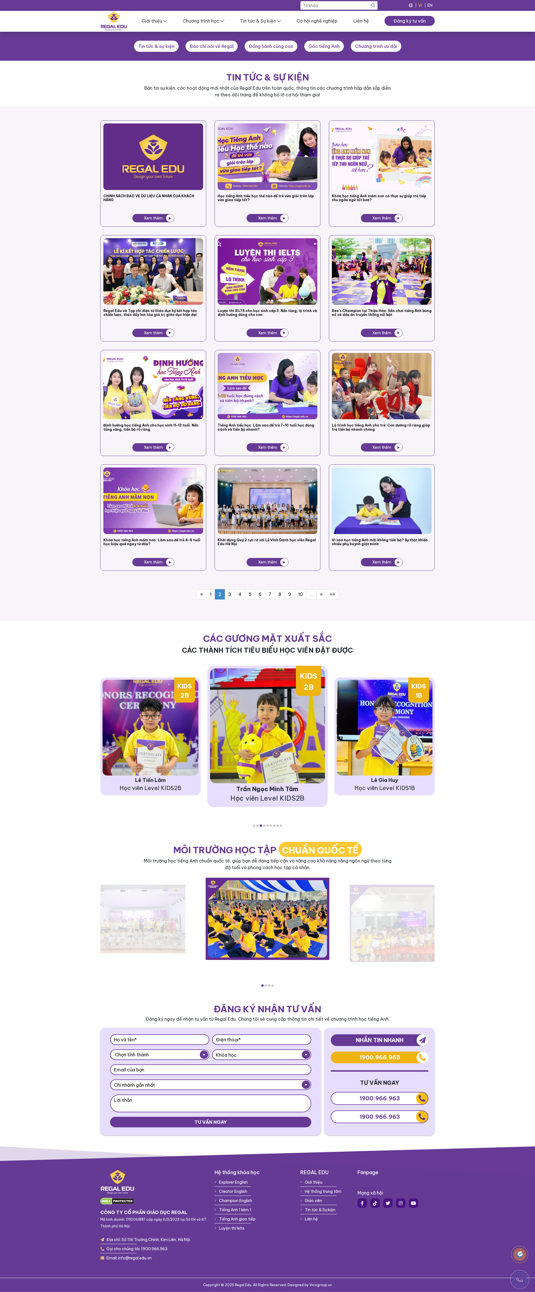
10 (300, 594)
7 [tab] (274, 826)
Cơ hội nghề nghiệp (316, 21)
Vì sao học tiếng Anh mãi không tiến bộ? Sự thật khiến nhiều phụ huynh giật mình (380, 542)
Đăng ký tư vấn (409, 21)
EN (429, 5)
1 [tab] (254, 826)
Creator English (232, 1191)
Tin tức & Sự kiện (258, 21)
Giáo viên (313, 1200)
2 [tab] (257, 826)
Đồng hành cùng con (271, 46)
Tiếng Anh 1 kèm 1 (234, 1209)
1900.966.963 (379, 1057)
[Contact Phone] (519, 1254)
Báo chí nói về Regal (212, 46)
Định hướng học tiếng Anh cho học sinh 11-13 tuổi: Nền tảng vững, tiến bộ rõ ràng (150, 427)
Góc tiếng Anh (324, 46)
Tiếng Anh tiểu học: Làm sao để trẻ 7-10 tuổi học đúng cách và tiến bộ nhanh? (266, 427)
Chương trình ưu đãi (376, 46)
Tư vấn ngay (210, 1122)
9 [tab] (281, 826)
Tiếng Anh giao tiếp (237, 1219)
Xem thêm (153, 218)
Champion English (235, 1200)
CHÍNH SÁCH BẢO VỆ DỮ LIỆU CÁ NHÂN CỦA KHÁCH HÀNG (148, 198)
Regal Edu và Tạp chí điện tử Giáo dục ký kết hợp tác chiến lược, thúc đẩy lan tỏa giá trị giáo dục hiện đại (150, 313)
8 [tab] (277, 826)
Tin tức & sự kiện (156, 46)
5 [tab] (267, 826)
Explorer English (233, 1182)
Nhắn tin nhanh (379, 1040)
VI (420, 5)
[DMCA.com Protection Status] (117, 1200)
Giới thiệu (152, 21)
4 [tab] (264, 825)
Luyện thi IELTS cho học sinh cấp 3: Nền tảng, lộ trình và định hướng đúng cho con (267, 313)
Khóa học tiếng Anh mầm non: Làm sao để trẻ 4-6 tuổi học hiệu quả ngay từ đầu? (151, 542)
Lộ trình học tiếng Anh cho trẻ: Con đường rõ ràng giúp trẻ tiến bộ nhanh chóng (381, 427)
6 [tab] (271, 826)
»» (332, 594)
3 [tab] (261, 826)
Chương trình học (201, 21)
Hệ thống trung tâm (322, 1191)
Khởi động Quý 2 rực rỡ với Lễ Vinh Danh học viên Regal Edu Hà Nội (267, 542)
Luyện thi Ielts (231, 1228)
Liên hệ (361, 21)
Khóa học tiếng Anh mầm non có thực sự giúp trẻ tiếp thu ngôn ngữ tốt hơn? (379, 198)
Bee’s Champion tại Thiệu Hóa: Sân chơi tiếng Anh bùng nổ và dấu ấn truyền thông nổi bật (382, 313)
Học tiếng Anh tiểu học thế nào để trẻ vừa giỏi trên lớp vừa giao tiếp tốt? (266, 198)
